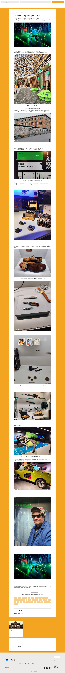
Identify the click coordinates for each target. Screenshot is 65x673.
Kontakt (45, 664)
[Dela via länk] (21, 610)
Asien (8, 6)
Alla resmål (3, 6)
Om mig (45, 662)
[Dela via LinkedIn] (19, 610)
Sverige (16, 6)
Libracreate (35, 671)
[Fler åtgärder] (50, 12)
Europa (12, 6)
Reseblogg (45, 661)
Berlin (11, 630)
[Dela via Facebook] (14, 610)
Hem (44, 660)
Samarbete (45, 663)
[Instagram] (47, 668)
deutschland (16, 604)
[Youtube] (44, 668)
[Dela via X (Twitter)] (16, 610)
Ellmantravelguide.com (6, 2)
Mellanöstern (22, 6)
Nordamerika (28, 6)
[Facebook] (50, 668)
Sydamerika (38, 6)
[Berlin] (16, 625)
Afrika (33, 6)
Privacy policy (7, 667)
